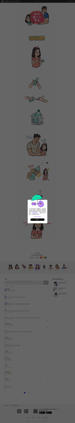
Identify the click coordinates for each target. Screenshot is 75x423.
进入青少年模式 (37, 216)
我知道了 (37, 219)
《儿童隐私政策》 (34, 212)
